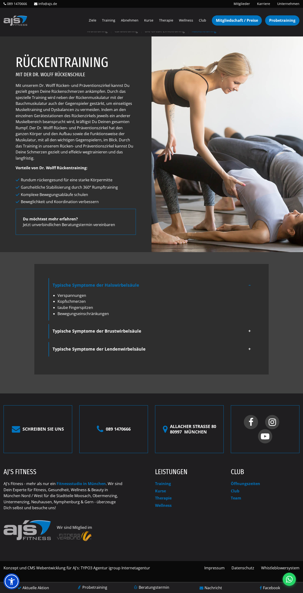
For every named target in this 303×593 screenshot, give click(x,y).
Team (236, 498)
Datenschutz (243, 568)
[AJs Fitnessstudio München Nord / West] (15, 20)
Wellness (186, 20)
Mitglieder (242, 3)
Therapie (166, 20)
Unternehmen (288, 3)
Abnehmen (129, 20)
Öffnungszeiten (245, 483)
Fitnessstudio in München (81, 483)
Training (108, 20)
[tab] (151, 285)
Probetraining (282, 20)
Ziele (92, 20)
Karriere (263, 3)
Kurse (148, 20)
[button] (11, 581)
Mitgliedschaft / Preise (237, 20)
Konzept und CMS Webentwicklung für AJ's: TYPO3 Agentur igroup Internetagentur (77, 568)
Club (202, 20)
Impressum (214, 568)
